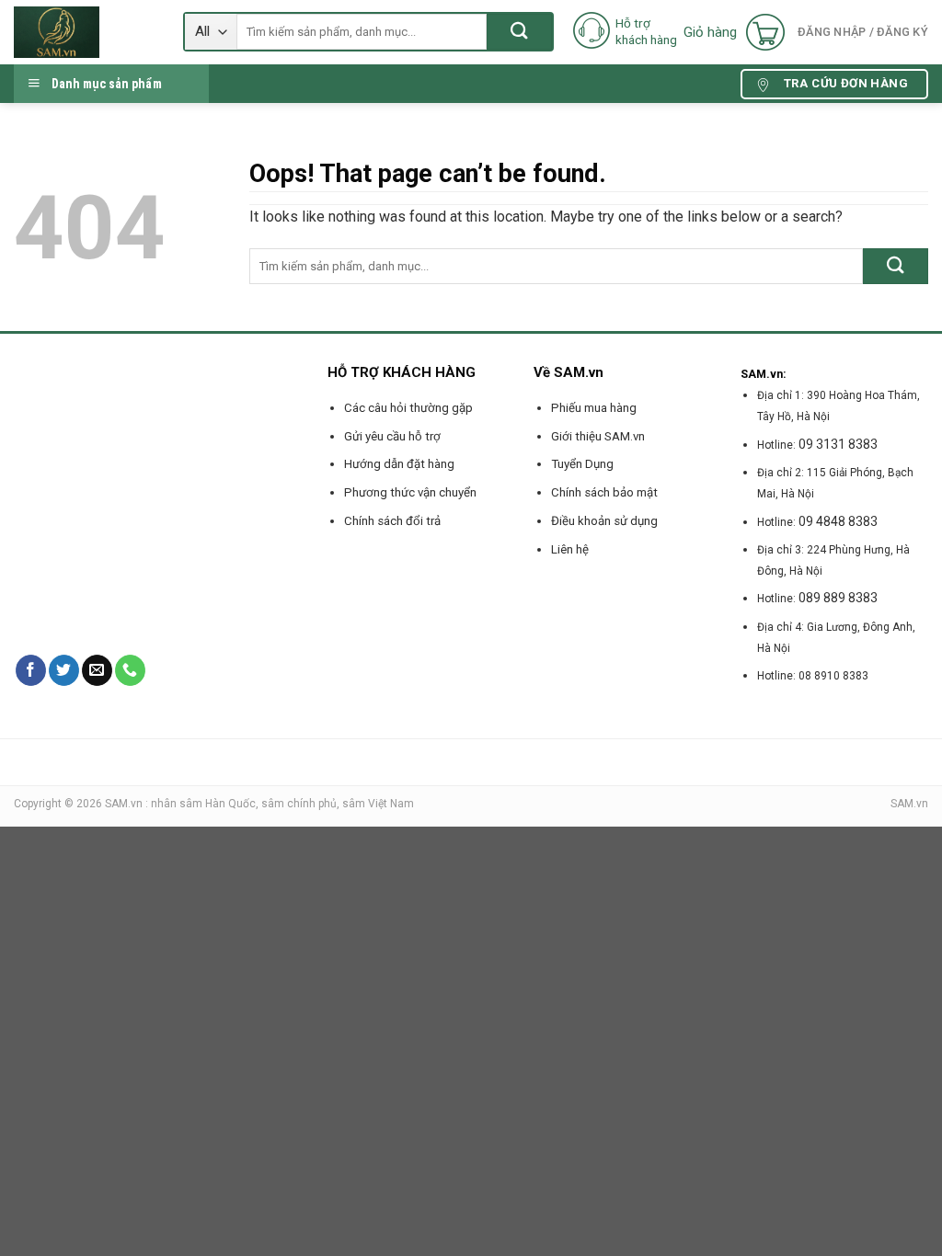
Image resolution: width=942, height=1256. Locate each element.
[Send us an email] (97, 670)
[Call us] (130, 670)
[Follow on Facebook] (31, 670)
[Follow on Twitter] (64, 670)
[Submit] (519, 32)
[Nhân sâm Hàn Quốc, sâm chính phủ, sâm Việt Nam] (84, 32)
